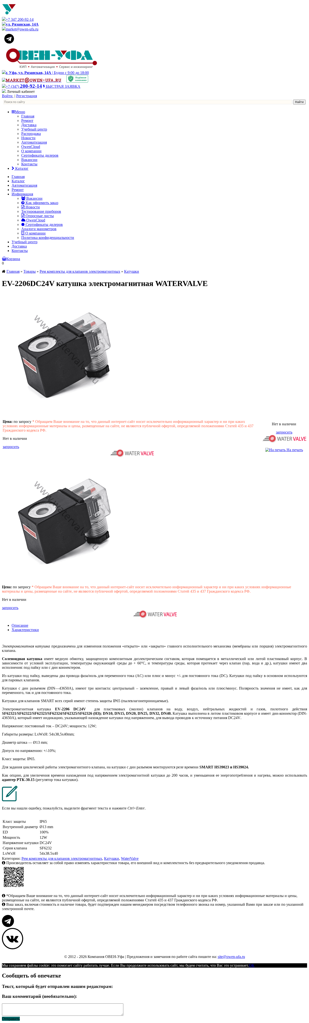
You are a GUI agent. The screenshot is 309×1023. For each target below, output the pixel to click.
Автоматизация (34, 142)
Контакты (29, 164)
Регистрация (26, 96)
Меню (20, 112)
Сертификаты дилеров (39, 155)
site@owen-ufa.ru (231, 957)
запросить (11, 447)
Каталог (21, 168)
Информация (22, 194)
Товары (29, 271)
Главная (27, 116)
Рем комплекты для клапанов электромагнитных (80, 271)
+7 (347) (24, 86)
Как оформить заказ (41, 203)
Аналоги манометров (38, 229)
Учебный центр (34, 129)
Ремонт (27, 120)
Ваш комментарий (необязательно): (39, 996)
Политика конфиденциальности (47, 238)
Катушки (131, 271)
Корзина (13, 259)
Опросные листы (39, 216)
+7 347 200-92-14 (20, 19)
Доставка (28, 125)
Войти (8, 96)
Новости (28, 138)
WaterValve (130, 858)
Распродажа (31, 134)
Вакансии (29, 160)
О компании (31, 151)
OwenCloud (30, 147)
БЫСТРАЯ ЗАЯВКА (62, 86)
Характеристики (25, 630)
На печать (294, 450)
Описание (20, 625)
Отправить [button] (11, 1019)
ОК (251, 965)
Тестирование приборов (41, 211)
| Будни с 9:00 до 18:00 (47, 73)
